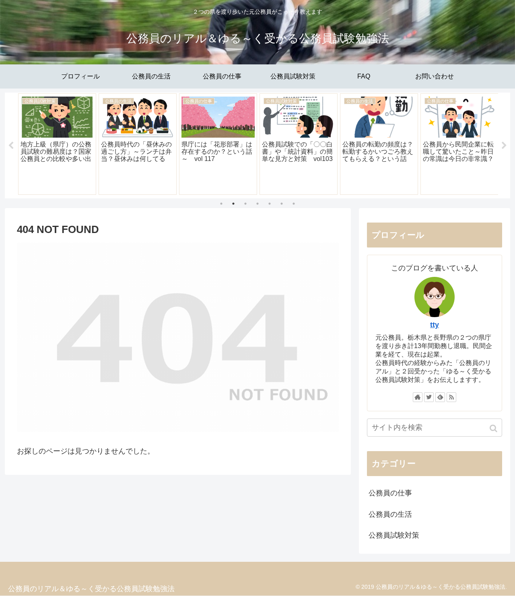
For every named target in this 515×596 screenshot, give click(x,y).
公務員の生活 (390, 514)
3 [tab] (245, 204)
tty (434, 325)
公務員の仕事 (390, 493)
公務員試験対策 (394, 535)
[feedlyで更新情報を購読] (440, 397)
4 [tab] (257, 204)
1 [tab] (221, 204)
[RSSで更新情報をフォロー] (451, 397)
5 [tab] (270, 204)
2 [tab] (233, 204)
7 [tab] (294, 204)
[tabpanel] (57, 144)
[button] (494, 428)
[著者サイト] (417, 397)
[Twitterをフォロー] (429, 397)
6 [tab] (282, 204)
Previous (11, 146)
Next (504, 146)
